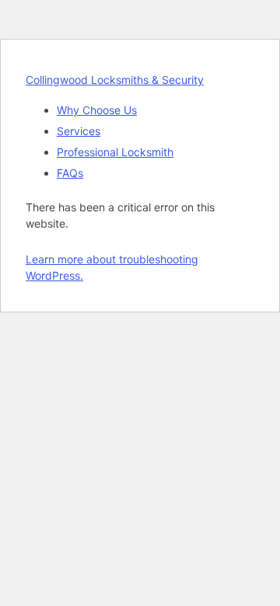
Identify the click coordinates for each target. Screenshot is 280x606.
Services (78, 131)
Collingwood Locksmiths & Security (115, 79)
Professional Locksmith (115, 151)
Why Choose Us (97, 110)
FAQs (70, 172)
